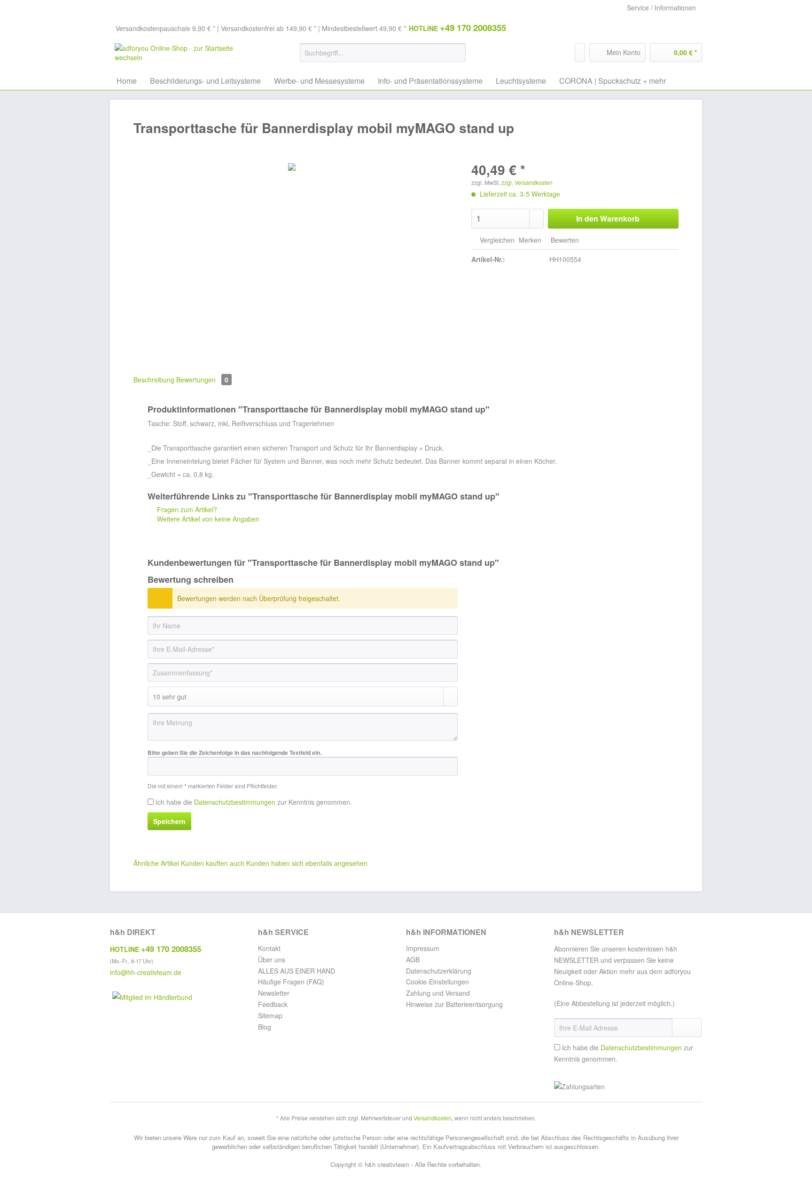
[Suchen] (457, 52)
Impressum (422, 948)
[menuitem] (383, 57)
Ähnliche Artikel (156, 863)
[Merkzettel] (580, 52)
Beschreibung (153, 379)
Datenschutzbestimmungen (234, 802)
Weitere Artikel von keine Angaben (207, 518)
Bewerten (564, 240)
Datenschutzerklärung (438, 970)
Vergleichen (496, 240)
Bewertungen (202, 379)
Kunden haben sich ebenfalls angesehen (306, 863)
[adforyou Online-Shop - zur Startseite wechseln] (186, 55)
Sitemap (270, 1015)
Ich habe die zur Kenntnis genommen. (254, 802)
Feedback (273, 1004)
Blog (264, 1026)
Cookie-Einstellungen (437, 981)
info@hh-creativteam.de (145, 972)
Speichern (169, 821)
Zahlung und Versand (438, 993)
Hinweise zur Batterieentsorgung (454, 1004)
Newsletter (273, 993)
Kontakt (269, 948)
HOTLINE (457, 27)
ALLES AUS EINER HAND (296, 970)
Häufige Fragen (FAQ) (291, 981)
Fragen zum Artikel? (186, 509)
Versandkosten (433, 1118)
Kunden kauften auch (212, 863)
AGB (413, 959)
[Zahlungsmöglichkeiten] (628, 1087)
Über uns (271, 959)
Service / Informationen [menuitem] (661, 7)
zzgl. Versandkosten (527, 182)
